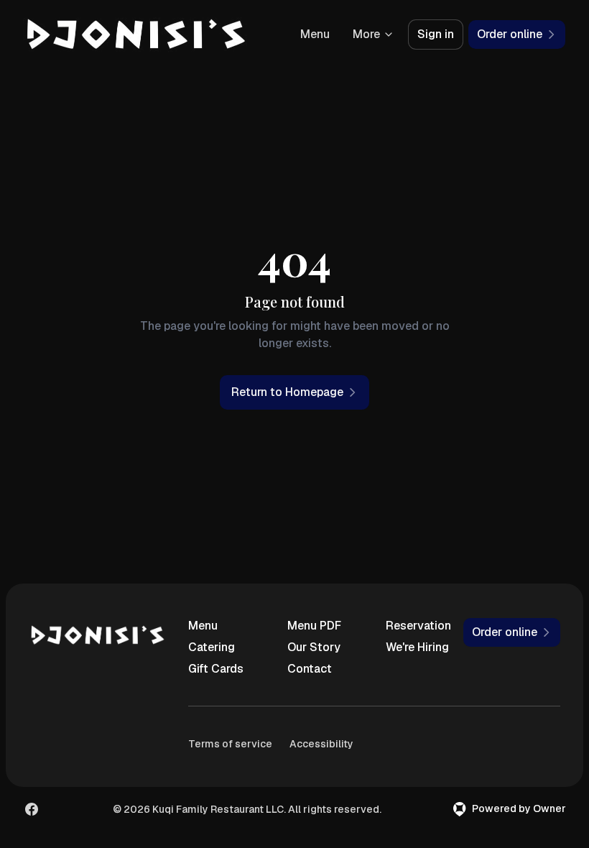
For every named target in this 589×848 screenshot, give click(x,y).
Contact (309, 668)
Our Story (313, 647)
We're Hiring (417, 647)
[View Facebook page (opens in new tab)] (31, 809)
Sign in (435, 34)
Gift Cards (216, 668)
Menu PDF (314, 625)
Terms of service (230, 743)
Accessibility (321, 743)
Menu (315, 34)
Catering (211, 647)
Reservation (418, 625)
